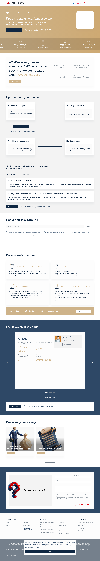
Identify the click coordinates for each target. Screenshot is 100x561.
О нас (7, 522)
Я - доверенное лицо (25, 174)
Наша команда (26, 525)
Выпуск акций (62, 525)
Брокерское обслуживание (46, 529)
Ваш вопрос (58, 485)
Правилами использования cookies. (44, 544)
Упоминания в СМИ (10, 528)
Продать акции (62, 530)
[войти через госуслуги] (77, 3)
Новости (8, 525)
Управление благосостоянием (66, 528)
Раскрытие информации (27, 529)
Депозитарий (62, 522)
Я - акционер (11, 174)
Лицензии (25, 522)
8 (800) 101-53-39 (47, 30)
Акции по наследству (64, 533)
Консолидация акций (45, 526)
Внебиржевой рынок (23, 335)
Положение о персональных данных (13, 555)
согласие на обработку (66, 494)
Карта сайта (81, 530)
